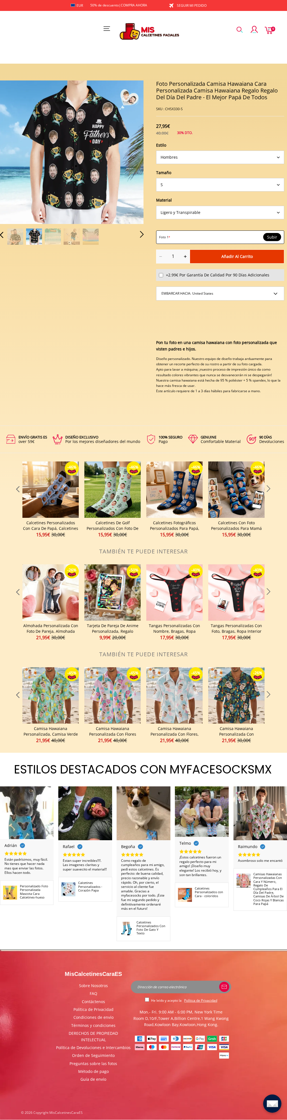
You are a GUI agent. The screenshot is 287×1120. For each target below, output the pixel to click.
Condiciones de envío (93, 1017)
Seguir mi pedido (192, 5)
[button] (13, 151)
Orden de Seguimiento (93, 1055)
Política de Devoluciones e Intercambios (93, 1047)
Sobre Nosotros (93, 985)
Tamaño (163, 172)
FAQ (93, 993)
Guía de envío (93, 1079)
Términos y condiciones (93, 1025)
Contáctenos (93, 1001)
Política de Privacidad (93, 1009)
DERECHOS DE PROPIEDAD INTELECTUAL (93, 1036)
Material (164, 200)
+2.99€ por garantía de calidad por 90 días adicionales (217, 275)
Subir (272, 237)
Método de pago (93, 1071)
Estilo (161, 145)
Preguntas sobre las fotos (93, 1063)
